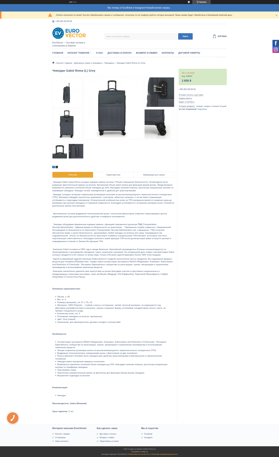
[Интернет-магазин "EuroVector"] (77, 33)
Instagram (148, 437)
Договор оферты (189, 53)
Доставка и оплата (120, 53)
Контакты (168, 53)
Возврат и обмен (146, 53)
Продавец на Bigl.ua (139, 452)
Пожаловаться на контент (139, 454)
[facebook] (53, 167)
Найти (185, 36)
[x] (57, 167)
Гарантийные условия (109, 441)
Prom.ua (152, 449)
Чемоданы (109, 63)
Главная (57, 53)
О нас (99, 53)
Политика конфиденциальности (164, 454)
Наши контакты (61, 441)
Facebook (148, 434)
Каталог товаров (78, 53)
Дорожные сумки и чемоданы (88, 63)
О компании (60, 437)
